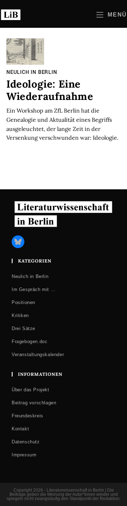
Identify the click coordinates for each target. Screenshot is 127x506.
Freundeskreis (27, 415)
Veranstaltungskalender (38, 354)
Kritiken (20, 315)
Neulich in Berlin (31, 72)
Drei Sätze (23, 328)
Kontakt (20, 428)
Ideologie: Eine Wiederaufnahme (49, 90)
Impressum (24, 454)
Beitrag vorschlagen (34, 402)
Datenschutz (26, 441)
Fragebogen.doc (29, 341)
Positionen (23, 302)
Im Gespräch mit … (33, 289)
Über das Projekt (30, 389)
